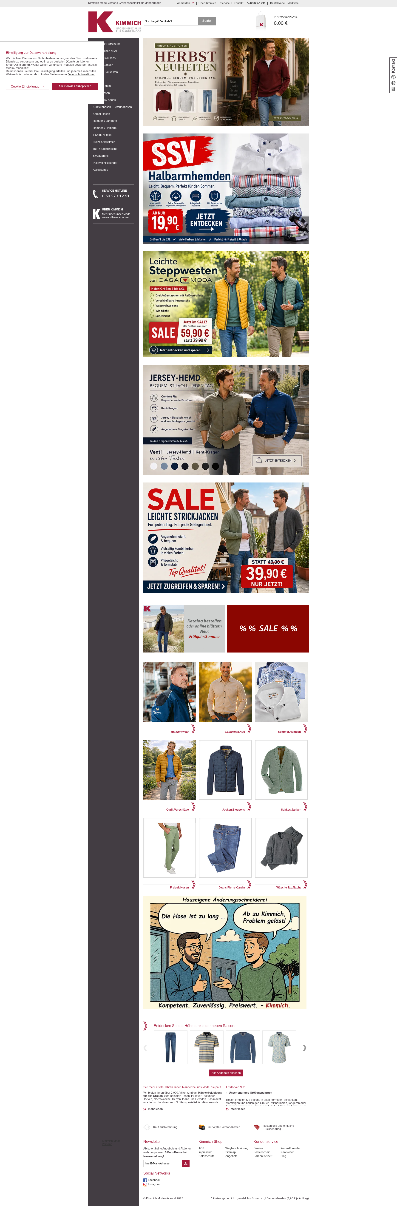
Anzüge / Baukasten (105, 72)
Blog (283, 1156)
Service (225, 3)
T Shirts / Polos (102, 134)
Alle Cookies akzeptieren (75, 86)
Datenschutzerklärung (81, 74)
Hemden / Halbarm (104, 128)
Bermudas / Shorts (104, 100)
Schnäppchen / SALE (106, 51)
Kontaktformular (290, 1148)
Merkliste (293, 3)
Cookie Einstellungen (26, 86)
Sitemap (230, 1152)
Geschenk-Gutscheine (107, 44)
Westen (97, 79)
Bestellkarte (277, 3)
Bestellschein (262, 1152)
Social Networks (156, 1173)
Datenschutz (206, 1156)
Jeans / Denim (102, 86)
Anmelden (183, 3)
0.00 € (286, 20)
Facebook (154, 1180)
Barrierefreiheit (263, 1156)
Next (304, 1048)
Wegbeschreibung (236, 1148)
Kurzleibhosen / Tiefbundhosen (112, 107)
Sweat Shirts (100, 155)
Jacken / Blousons (104, 58)
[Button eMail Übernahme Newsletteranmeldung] (186, 1163)
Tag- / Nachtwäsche (105, 148)
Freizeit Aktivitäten (104, 142)
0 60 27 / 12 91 (116, 193)
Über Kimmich (207, 3)
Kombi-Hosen (101, 114)
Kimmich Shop (210, 1142)
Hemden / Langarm (105, 120)
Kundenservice (266, 1142)
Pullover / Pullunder (105, 163)
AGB (201, 1148)
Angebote (231, 1156)
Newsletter (152, 1142)
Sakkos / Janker (103, 65)
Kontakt (238, 3)
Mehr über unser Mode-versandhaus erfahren (116, 213)
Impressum (205, 1152)
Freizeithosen (101, 93)
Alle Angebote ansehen (226, 1073)
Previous (145, 1048)
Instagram (154, 1184)
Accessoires (100, 169)
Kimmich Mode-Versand (112, 1142)
